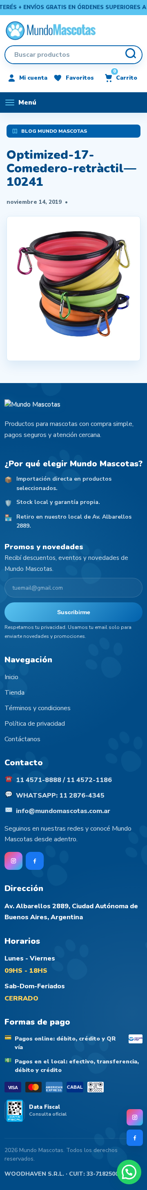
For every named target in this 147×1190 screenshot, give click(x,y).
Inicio (11, 677)
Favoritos (80, 78)
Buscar (130, 54)
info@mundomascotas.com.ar (63, 811)
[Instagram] (135, 1117)
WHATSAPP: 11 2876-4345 (60, 795)
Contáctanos (22, 739)
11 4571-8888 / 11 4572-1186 (64, 780)
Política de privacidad (34, 723)
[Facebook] (135, 1138)
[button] (129, 1172)
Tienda (14, 692)
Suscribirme (73, 612)
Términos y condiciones (37, 708)
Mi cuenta (33, 78)
